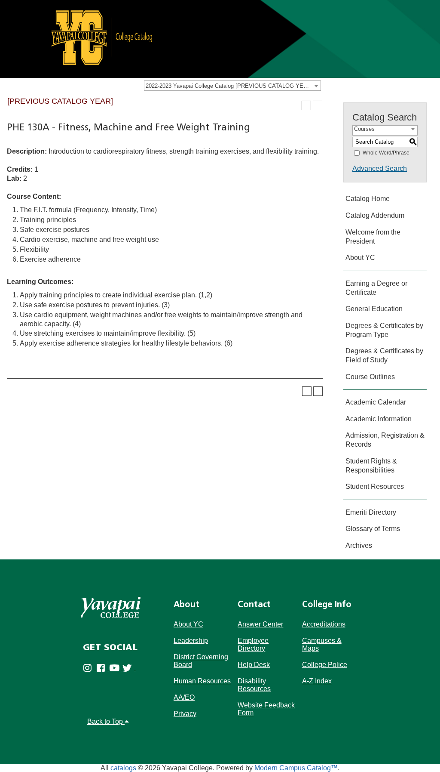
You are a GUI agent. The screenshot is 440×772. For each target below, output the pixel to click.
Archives (358, 545)
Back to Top (106, 721)
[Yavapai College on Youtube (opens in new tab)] (115, 668)
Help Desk (254, 664)
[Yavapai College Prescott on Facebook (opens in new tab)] (103, 668)
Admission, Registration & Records (385, 440)
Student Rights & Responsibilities (371, 465)
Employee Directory (253, 644)
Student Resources (374, 486)
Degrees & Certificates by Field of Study (384, 355)
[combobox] (232, 85)
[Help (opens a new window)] (317, 105)
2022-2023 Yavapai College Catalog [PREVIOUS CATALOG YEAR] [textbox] (229, 86)
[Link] (220, 38)
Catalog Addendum (374, 215)
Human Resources (202, 681)
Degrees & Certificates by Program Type (384, 330)
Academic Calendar (375, 402)
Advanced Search (379, 168)
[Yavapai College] (111, 607)
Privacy (185, 713)
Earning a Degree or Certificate (376, 288)
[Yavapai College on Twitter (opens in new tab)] (129, 668)
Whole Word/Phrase (386, 153)
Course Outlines (370, 376)
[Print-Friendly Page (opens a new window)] (306, 105)
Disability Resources (254, 684)
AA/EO (184, 697)
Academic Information (378, 419)
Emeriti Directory (370, 512)
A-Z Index (317, 681)
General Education (374, 308)
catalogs (123, 768)
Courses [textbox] (364, 129)
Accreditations (323, 624)
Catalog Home (367, 198)
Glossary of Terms (372, 528)
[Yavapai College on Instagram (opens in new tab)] (89, 668)
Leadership (191, 640)
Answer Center (260, 624)
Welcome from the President (372, 237)
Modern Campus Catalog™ (296, 768)
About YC (360, 257)
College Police (324, 664)
